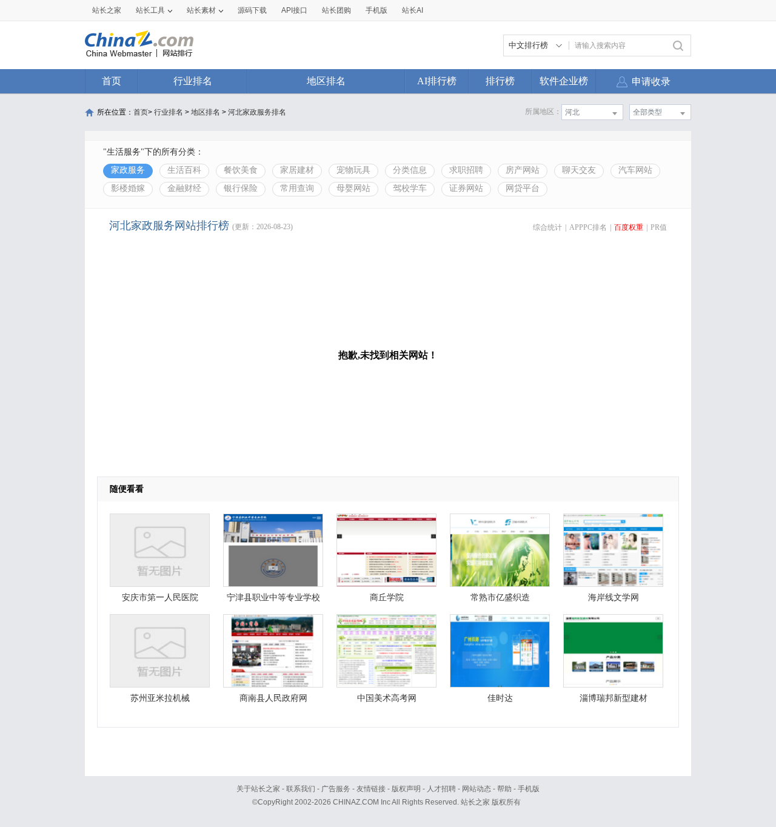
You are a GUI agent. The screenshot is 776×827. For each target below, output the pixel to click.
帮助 (504, 789)
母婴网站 (353, 188)
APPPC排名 (588, 227)
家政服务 (128, 170)
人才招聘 (441, 789)
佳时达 (500, 698)
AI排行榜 (437, 81)
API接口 (294, 10)
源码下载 (252, 10)
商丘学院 (387, 597)
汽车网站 (635, 170)
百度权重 (628, 227)
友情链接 (371, 789)
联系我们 (300, 789)
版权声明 (406, 789)
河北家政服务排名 (257, 112)
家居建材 (297, 170)
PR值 (659, 227)
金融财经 (184, 188)
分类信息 (410, 170)
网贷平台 (523, 188)
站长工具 (150, 10)
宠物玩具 (353, 170)
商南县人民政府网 (273, 698)
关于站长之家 (258, 789)
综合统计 (547, 227)
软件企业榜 (564, 81)
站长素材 (201, 10)
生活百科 (184, 170)
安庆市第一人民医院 (160, 597)
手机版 (529, 789)
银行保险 (241, 188)
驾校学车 (410, 188)
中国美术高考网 (386, 698)
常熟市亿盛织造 (500, 597)
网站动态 (476, 789)
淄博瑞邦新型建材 (613, 698)
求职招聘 (466, 170)
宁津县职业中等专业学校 (273, 597)
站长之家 (106, 10)
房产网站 (523, 170)
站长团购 (336, 10)
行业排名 (192, 81)
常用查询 (297, 188)
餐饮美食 (241, 170)
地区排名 (326, 81)
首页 (111, 81)
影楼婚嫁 (128, 188)
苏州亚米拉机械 (160, 698)
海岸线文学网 (613, 597)
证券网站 (466, 188)
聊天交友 (579, 170)
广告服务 (335, 789)
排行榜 (500, 81)
